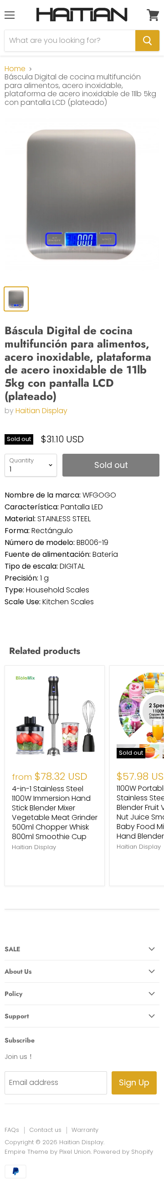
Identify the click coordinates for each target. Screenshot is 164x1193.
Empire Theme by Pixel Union (48, 1151)
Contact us (45, 1130)
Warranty (85, 1130)
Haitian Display (41, 410)
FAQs (12, 1130)
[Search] (147, 40)
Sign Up (134, 1082)
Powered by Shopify (123, 1151)
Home (15, 69)
